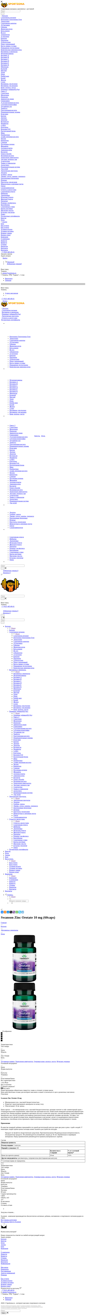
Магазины (4, 1267)
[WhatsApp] (17, 912)
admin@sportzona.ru (9, 273)
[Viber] (14, 912)
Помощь (4, 1275)
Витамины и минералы (21, 673)
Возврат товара (6, 1284)
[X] (11, 912)
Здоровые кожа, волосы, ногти (45, 1061)
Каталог (12, 630)
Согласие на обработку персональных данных (31, 1305)
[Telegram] (22, 912)
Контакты (4, 1262)
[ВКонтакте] (2, 912)
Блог (2, 1246)
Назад (13, 628)
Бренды (3, 1241)
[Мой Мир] (8, 912)
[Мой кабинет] (2, 609)
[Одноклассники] (5, 912)
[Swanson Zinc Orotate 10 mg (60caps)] (24, 982)
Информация (5, 1263)
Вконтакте (8, 278)
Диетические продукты (21, 800)
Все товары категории (9, 1220)
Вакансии (4, 1260)
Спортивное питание (21, 636)
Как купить (13, 863)
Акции (3, 1245)
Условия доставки (7, 1282)
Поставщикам (6, 1271)
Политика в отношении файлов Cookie (34, 1306)
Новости (4, 1254)
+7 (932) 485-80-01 (7, 252)
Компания (12, 878)
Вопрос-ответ (6, 1286)
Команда (4, 1256)
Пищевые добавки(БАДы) (22, 715)
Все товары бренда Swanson (11, 1222)
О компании (5, 1252)
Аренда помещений (8, 1273)
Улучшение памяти (7, 1061)
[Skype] (19, 912)
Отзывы (4, 1258)
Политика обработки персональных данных (10, 1305)
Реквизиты (5, 1269)
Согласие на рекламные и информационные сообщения (13, 1306)
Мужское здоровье (63, 1061)
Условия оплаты (6, 1280)
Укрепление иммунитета (24, 1061)
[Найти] (2, 13)
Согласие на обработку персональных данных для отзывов (14, 1308)
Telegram (8, 280)
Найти (3, 1313)
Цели (3, 1243)
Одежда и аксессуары (21, 823)
